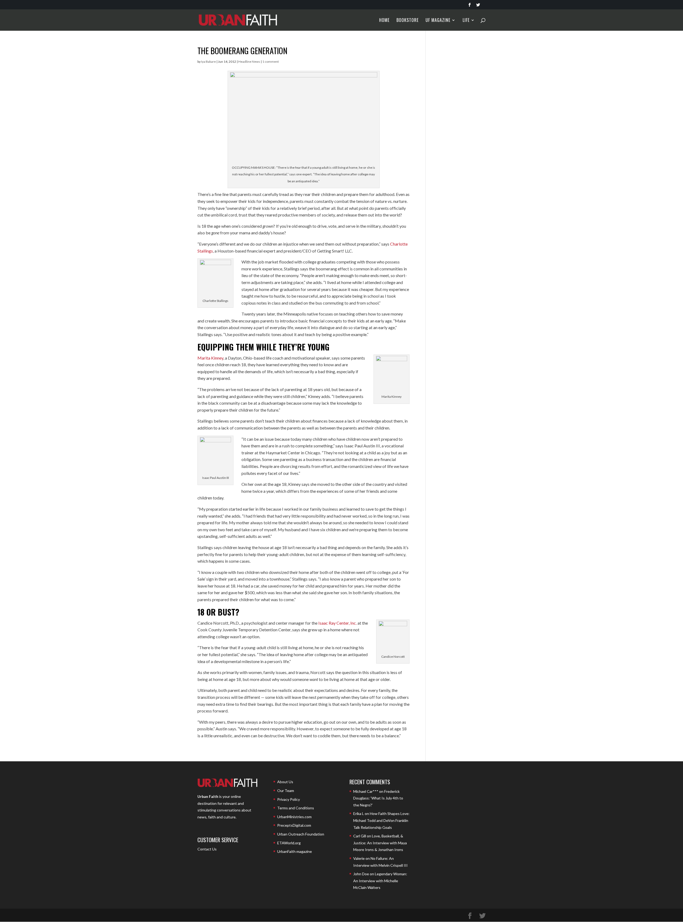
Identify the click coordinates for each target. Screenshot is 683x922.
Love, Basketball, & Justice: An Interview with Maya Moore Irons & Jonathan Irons (380, 843)
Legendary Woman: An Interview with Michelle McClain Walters (380, 881)
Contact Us (207, 849)
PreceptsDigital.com (294, 825)
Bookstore (407, 20)
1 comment (270, 62)
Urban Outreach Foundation (300, 834)
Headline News (249, 62)
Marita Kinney (210, 357)
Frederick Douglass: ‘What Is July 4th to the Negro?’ (378, 798)
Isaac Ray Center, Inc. (337, 622)
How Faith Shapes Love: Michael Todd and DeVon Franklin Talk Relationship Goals (381, 820)
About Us (285, 781)
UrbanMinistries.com (294, 816)
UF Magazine (438, 20)
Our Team (285, 790)
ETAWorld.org (289, 843)
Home (384, 20)
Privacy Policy (288, 799)
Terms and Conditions (295, 808)
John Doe (361, 874)
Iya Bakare (208, 62)
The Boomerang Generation (242, 51)
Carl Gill (359, 836)
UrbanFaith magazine (294, 851)
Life (466, 20)
